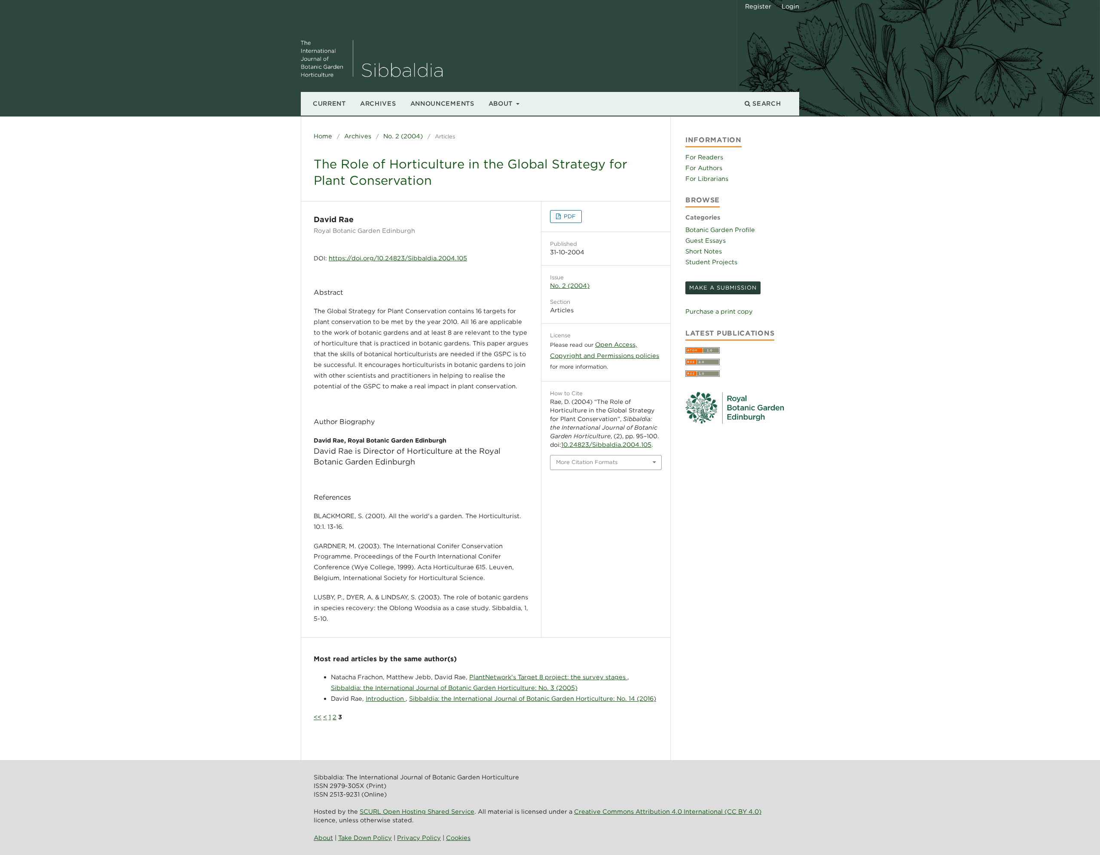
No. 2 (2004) (403, 136)
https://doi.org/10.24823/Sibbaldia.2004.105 (398, 258)
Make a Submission (723, 287)
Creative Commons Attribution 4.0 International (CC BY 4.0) (667, 811)
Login (790, 6)
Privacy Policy (419, 837)
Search (766, 103)
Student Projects (711, 262)
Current (329, 103)
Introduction (386, 698)
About (502, 103)
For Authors (703, 167)
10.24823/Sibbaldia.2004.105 (606, 444)
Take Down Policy (365, 837)
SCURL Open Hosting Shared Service (417, 811)
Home (323, 136)
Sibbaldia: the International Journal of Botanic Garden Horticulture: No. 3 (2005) (454, 687)
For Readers (704, 157)
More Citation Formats (586, 462)
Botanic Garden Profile (720, 229)
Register (758, 6)
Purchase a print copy (719, 311)
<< (317, 717)
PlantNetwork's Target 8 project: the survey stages (548, 677)
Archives (378, 103)
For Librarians (706, 178)
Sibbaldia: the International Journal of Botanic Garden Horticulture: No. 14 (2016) (532, 698)
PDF (569, 216)
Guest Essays (705, 240)
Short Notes (703, 251)
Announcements (442, 103)
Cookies (458, 837)
